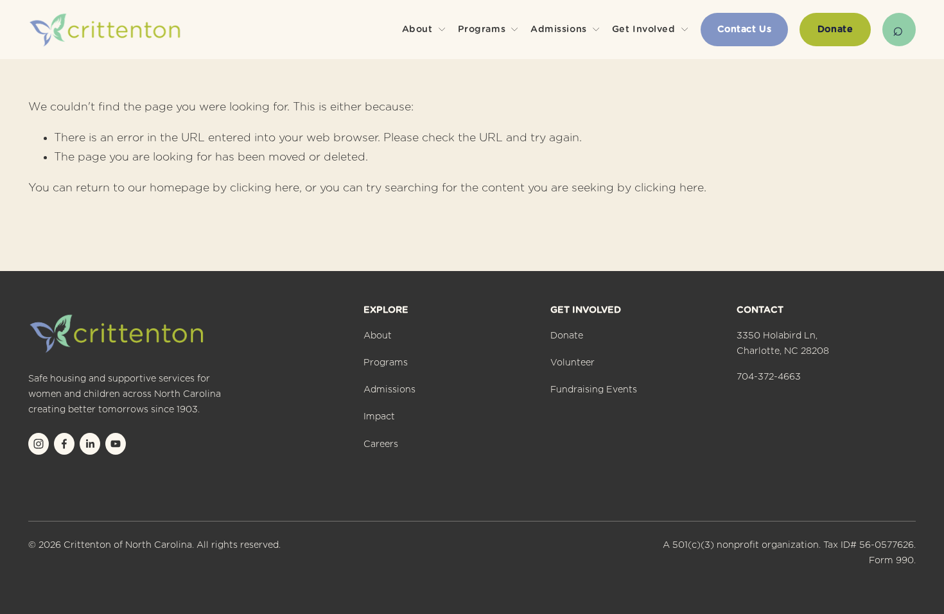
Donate (835, 29)
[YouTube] (115, 444)
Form (881, 560)
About (377, 335)
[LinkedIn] (90, 444)
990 (905, 560)
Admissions (389, 389)
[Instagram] (38, 444)
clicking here (264, 188)
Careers (380, 444)
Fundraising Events (593, 389)
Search (899, 29)
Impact (379, 416)
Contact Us (744, 29)
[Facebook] (64, 444)
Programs (385, 362)
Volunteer (572, 362)
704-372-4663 (769, 377)
